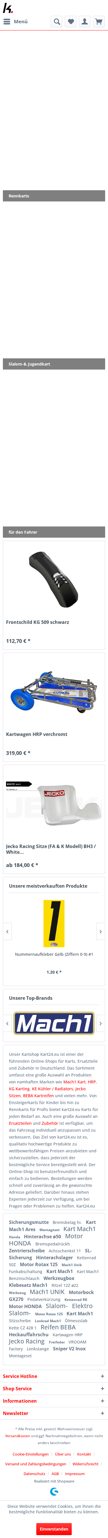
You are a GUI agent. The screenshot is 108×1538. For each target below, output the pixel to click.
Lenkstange (38, 1348)
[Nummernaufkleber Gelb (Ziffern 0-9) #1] (54, 923)
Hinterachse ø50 (43, 1236)
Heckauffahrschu (29, 1334)
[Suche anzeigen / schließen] (56, 21)
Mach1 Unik (72, 1264)
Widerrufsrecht (85, 1463)
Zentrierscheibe (27, 1250)
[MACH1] (54, 1023)
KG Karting (19, 1088)
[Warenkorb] (99, 21)
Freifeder (57, 1342)
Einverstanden (54, 1529)
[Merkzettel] (70, 21)
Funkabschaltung (26, 1271)
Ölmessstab (76, 1320)
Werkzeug (18, 1292)
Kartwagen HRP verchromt (36, 734)
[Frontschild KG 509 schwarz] (54, 580)
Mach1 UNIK (48, 1292)
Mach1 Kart (74, 1082)
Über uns (63, 1454)
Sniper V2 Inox (69, 1348)
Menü (21, 21)
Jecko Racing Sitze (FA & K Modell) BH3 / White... (51, 849)
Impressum (75, 1473)
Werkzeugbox (58, 1278)
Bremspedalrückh (52, 1244)
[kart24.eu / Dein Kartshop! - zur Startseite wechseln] (8, 8)
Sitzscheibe (20, 1320)
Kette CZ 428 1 (23, 1328)
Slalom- (57, 1306)
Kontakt (84, 1454)
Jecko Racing (27, 1341)
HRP (92, 1082)
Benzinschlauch (25, 1278)
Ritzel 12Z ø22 (65, 1285)
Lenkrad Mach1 (48, 1320)
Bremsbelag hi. (68, 1222)
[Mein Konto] (84, 21)
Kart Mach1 (79, 1229)
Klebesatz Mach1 (29, 1285)
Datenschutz (34, 1473)
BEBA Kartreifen (38, 1095)
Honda (15, 1237)
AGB (55, 1473)
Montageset (49, 1229)
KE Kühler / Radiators (52, 1088)
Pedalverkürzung (44, 1299)
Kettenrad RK (76, 1299)
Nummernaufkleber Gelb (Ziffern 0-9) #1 (54, 954)
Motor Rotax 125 (39, 1264)
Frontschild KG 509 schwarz (37, 622)
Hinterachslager (55, 1257)
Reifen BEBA (58, 1327)
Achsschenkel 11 (65, 1251)
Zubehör (50, 1123)
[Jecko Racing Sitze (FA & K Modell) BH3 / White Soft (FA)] (54, 804)
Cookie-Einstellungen (31, 1454)
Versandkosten (17, 1435)
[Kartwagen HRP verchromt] (54, 692)
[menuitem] (15, 21)
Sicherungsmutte (29, 1222)
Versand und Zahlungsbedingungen (35, 1463)
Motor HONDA (26, 1306)
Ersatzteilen (21, 1123)
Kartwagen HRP (68, 1334)
